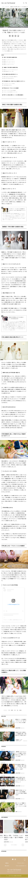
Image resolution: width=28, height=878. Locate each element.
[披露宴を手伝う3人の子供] (14, 240)
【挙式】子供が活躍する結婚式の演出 (10, 57)
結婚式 (20, 710)
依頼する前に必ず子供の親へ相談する (10, 76)
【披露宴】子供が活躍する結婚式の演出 (10, 67)
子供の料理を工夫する (7, 85)
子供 (9, 710)
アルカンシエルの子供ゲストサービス (10, 92)
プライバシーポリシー (21, 863)
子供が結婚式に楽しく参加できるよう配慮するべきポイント (14, 81)
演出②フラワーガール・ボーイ (9, 61)
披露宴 (12, 710)
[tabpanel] (14, 831)
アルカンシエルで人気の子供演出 (9, 90)
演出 (17, 710)
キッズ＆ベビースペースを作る (9, 83)
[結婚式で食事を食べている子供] (14, 449)
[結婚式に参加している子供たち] (14, 559)
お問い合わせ (7, 865)
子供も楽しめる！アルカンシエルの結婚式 (11, 88)
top (24, 860)
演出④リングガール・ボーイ (8, 64)
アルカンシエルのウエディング (21, 865)
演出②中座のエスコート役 (8, 71)
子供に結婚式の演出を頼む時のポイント (10, 74)
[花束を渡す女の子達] (14, 350)
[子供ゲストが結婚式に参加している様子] (14, 685)
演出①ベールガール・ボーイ (8, 59)
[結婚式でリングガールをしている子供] (14, 118)
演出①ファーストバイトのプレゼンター (10, 69)
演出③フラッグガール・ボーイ (9, 62)
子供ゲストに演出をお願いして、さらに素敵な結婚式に (13, 94)
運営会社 (7, 863)
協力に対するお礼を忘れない (8, 78)
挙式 (15, 710)
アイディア (5, 710)
